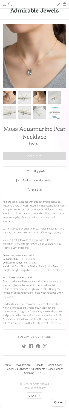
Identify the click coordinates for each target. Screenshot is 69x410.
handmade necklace (49, 202)
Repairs (39, 364)
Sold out (34, 156)
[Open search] (10, 4)
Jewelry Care (23, 364)
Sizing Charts (55, 364)
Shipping (29, 372)
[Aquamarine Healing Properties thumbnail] (54, 112)
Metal (8, 364)
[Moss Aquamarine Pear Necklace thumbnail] (9, 97)
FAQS (41, 372)
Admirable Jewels (34, 10)
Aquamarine (27, 293)
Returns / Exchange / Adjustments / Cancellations (34, 368)
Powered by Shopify (34, 387)
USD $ (32, 395)
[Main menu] (4, 4)
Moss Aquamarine (32, 206)
